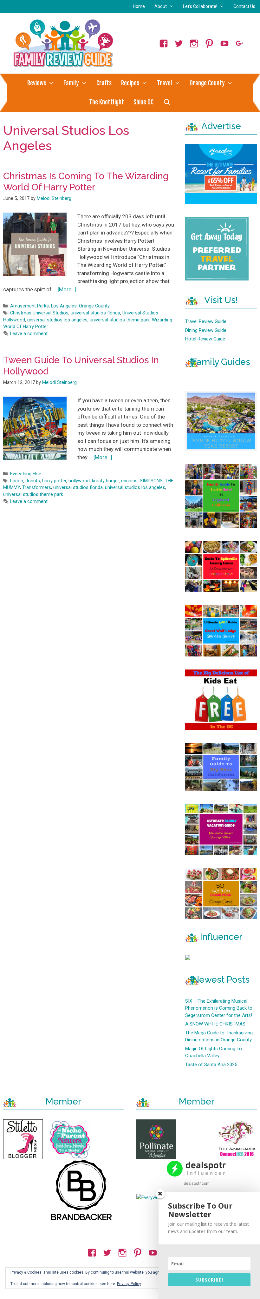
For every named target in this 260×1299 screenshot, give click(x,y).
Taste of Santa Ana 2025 (211, 1064)
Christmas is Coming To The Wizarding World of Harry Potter (86, 182)
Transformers (36, 487)
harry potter (54, 481)
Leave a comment (29, 333)
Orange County (207, 83)
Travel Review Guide (205, 321)
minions (129, 481)
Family (71, 83)
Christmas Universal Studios (39, 313)
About (160, 6)
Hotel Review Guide (205, 339)
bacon (16, 481)
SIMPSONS (151, 481)
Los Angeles (64, 306)
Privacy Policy (129, 1284)
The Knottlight (106, 102)
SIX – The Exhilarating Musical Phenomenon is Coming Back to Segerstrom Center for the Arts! (218, 1008)
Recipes (130, 83)
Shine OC (143, 102)
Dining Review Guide (205, 330)
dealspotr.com (197, 1183)
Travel (164, 83)
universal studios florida (95, 313)
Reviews (36, 83)
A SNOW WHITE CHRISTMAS (215, 1024)
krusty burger (105, 481)
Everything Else (25, 474)
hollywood (79, 481)
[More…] (67, 289)
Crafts (104, 83)
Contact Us (244, 6)
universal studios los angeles (57, 320)
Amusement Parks (29, 306)
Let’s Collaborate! (200, 6)
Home (139, 6)
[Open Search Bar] (166, 102)
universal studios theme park (120, 320)
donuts (32, 481)
